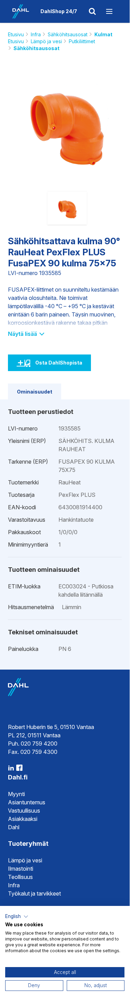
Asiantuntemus (26, 802)
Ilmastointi (20, 868)
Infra (36, 34)
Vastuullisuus (24, 810)
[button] (16, 916)
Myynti (16, 794)
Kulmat (103, 34)
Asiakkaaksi (22, 818)
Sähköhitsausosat (67, 34)
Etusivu (16, 34)
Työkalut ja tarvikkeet (34, 893)
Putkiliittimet (82, 41)
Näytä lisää (23, 333)
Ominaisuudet (34, 392)
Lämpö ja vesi (46, 41)
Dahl (13, 827)
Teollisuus (20, 876)
